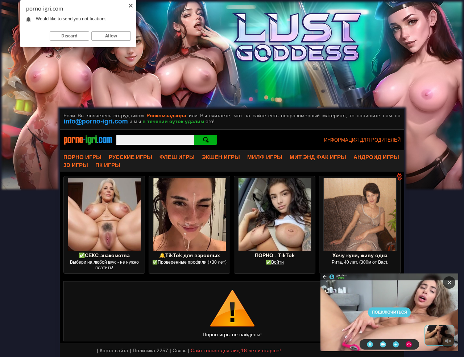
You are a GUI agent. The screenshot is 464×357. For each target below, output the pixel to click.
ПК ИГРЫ (107, 165)
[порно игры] (88, 145)
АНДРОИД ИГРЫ (376, 157)
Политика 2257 (150, 350)
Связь (179, 350)
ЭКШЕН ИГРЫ (221, 157)
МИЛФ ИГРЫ (264, 157)
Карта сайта (114, 350)
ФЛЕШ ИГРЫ (177, 157)
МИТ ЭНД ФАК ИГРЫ (318, 157)
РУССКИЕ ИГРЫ (130, 157)
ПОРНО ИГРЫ (82, 157)
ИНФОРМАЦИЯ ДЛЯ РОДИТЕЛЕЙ (362, 140)
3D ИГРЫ (75, 165)
